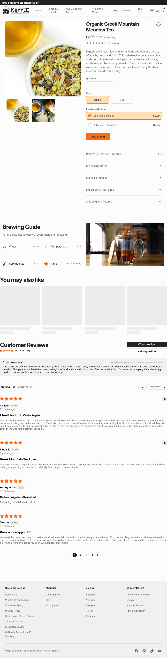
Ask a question (147, 351)
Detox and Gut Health (138, 594)
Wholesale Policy (14, 605)
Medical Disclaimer (15, 626)
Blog (115, 10)
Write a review (146, 344)
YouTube (90, 600)
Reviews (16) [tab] (8, 386)
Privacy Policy (12, 610)
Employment (52, 605)
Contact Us (11, 594)
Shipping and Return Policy (19, 616)
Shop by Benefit (53, 10)
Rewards (128, 10)
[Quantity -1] (89, 85)
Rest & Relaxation (136, 610)
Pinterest (91, 616)
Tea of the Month (97, 10)
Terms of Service (14, 621)
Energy (130, 600)
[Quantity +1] (110, 85)
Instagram (91, 605)
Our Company (53, 594)
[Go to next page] (98, 555)
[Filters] (142, 387)
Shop (38, 10)
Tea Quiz (140, 10)
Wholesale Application (17, 600)
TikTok (89, 610)
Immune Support (135, 605)
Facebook (91, 594)
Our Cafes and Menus (74, 10)
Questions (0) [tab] (24, 386)
